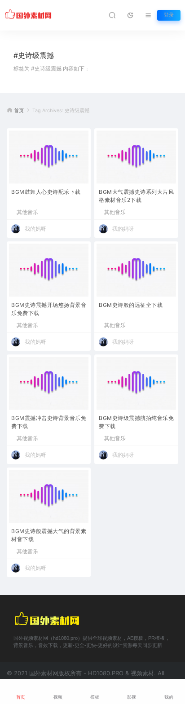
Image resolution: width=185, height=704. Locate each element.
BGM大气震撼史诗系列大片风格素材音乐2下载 (136, 195)
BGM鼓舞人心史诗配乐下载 (46, 191)
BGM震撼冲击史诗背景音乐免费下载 (48, 422)
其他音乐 (27, 212)
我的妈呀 (35, 228)
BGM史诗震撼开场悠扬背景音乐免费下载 (48, 309)
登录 (169, 15)
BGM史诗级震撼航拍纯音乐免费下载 (136, 422)
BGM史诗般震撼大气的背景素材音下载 (48, 535)
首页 (19, 111)
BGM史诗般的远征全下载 (131, 305)
